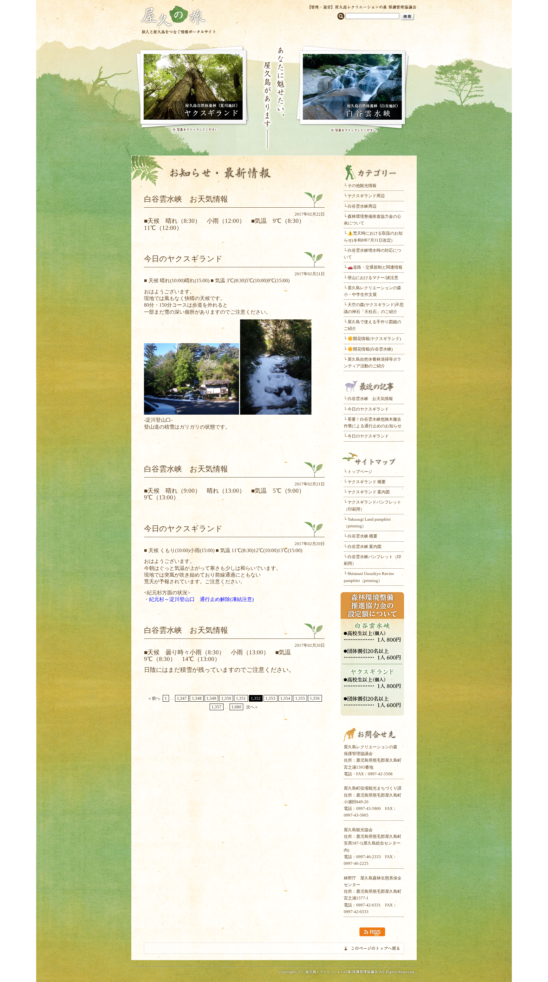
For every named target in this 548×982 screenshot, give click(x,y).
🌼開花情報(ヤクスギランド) (374, 338)
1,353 (270, 698)
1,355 (300, 698)
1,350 (226, 698)
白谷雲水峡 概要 (362, 536)
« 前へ (154, 698)
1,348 (197, 698)
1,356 (315, 698)
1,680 (236, 707)
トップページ (360, 471)
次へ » (252, 707)
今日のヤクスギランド (368, 409)
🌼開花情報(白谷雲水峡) (370, 349)
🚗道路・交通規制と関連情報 (375, 267)
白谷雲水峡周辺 (362, 206)
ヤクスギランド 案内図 (369, 492)
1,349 (211, 698)
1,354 (285, 698)
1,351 (241, 698)
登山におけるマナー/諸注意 (373, 277)
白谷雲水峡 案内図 (365, 546)
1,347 (182, 698)
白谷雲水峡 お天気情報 (370, 398)
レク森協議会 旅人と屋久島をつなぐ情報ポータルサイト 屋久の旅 (178, 19)
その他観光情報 (362, 185)
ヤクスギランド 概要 (367, 481)
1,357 (216, 707)
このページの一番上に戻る (274, 948)
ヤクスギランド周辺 (366, 195)
